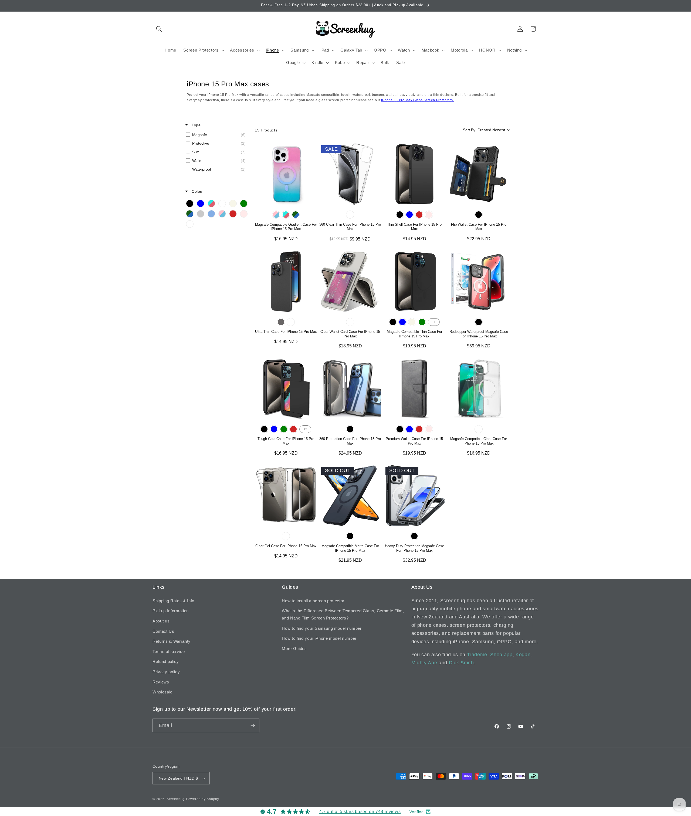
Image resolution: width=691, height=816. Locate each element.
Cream (412, 322)
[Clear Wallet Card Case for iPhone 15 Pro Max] (350, 281)
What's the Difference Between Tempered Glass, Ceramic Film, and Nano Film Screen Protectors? (343, 614)
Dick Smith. (462, 662)
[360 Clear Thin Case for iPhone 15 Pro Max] (350, 174)
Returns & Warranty (172, 641)
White (290, 322)
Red (419, 214)
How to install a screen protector (313, 600)
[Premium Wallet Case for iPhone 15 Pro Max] (414, 389)
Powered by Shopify (202, 799)
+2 (305, 429)
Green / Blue (295, 214)
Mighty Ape (424, 662)
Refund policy (166, 661)
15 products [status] (266, 130)
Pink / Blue (276, 214)
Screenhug (176, 799)
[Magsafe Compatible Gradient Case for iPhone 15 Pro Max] (286, 174)
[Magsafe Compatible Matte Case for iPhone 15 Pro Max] (350, 496)
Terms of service (169, 651)
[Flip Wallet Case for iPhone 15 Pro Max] (479, 174)
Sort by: (484, 130)
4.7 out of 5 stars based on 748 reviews (360, 811)
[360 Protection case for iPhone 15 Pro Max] (350, 389)
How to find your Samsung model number (321, 628)
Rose (429, 214)
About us (161, 621)
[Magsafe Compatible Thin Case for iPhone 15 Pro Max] (414, 281)
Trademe (477, 654)
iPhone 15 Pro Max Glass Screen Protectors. (417, 100)
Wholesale (162, 692)
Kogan (523, 654)
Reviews (161, 682)
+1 (434, 322)
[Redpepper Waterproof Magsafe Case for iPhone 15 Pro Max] (479, 281)
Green (422, 322)
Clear (350, 214)
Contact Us (163, 631)
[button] (159, 28)
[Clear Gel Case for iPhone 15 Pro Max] (286, 496)
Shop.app (501, 654)
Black (400, 214)
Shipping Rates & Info (173, 600)
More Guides (294, 648)
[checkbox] (217, 134)
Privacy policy (166, 671)
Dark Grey (281, 322)
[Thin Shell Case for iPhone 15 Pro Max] (414, 174)
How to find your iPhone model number (319, 638)
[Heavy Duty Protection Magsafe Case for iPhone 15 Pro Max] (414, 496)
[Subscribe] (252, 726)
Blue (409, 214)
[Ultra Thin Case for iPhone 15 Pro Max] (286, 281)
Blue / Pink (286, 214)
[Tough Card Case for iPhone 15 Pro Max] (286, 389)
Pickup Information (171, 610)
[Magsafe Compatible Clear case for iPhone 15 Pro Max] (479, 389)
